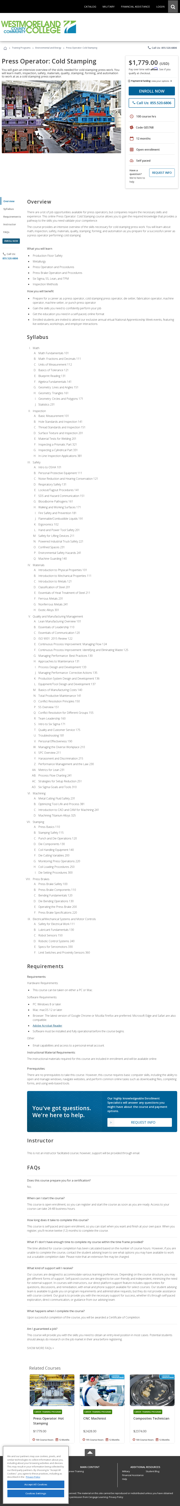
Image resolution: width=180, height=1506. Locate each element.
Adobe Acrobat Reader (47, 1026)
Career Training (75, 1471)
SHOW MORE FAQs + (40, 1348)
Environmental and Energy (48, 47)
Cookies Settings (35, 1493)
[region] (36, 1475)
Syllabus (8, 209)
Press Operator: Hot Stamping (48, 1420)
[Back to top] (90, 1466)
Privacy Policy (116, 1497)
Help (124, 1479)
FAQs (6, 232)
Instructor (9, 224)
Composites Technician (151, 1418)
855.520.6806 (10, 258)
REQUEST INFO (162, 173)
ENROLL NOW (152, 91)
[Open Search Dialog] (173, 6)
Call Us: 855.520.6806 (162, 47)
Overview (8, 201)
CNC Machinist (94, 1418)
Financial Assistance (133, 1475)
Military (126, 1471)
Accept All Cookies (35, 1484)
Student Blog (152, 1471)
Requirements (12, 216)
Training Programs (21, 47)
